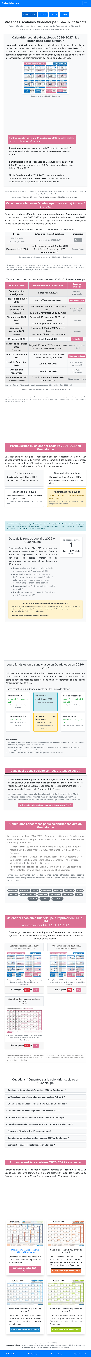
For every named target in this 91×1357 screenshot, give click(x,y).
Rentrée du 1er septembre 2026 (50, 197)
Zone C (64, 14)
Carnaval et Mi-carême (71, 197)
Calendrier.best (11, 3)
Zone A (43, 14)
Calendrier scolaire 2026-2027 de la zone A (66, 1251)
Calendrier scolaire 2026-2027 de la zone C (66, 1310)
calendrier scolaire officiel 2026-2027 (58, 385)
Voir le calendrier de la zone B (25, 1329)
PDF (27, 990)
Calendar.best (11, 1354)
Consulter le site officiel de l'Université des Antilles (29, 616)
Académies (28, 14)
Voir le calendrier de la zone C (66, 1329)
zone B (54, 14)
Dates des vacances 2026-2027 (16, 191)
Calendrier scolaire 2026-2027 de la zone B (25, 1310)
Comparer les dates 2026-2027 (25, 1269)
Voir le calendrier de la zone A (66, 1271)
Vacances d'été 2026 (30, 197)
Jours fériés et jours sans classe (65, 191)
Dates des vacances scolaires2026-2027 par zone (25, 1251)
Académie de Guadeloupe (50, 194)
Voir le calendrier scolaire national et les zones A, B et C (45, 805)
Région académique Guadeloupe (31, 385)
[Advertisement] (45, 116)
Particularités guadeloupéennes (41, 191)
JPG (36, 990)
